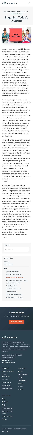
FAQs (4, 405)
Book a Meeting (16, 322)
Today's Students (11, 291)
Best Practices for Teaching (16, 12)
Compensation (6, 382)
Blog (5, 268)
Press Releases (8, 265)
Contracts (5, 379)
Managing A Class (11, 286)
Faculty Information (8, 371)
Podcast (6, 261)
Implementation (7, 388)
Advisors (21, 383)
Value (20, 377)
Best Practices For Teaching (14, 277)
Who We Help (22, 374)
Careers (20, 386)
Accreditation (6, 385)
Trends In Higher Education (14, 294)
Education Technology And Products (16, 280)
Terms (9, 432)
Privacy (4, 419)
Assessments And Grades (13, 274)
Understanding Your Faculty (14, 297)
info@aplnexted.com (8, 362)
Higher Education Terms (13, 283)
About (20, 371)
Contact (20, 389)
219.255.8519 (6, 360)
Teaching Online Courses (13, 289)
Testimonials (22, 380)
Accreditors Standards (12, 271)
